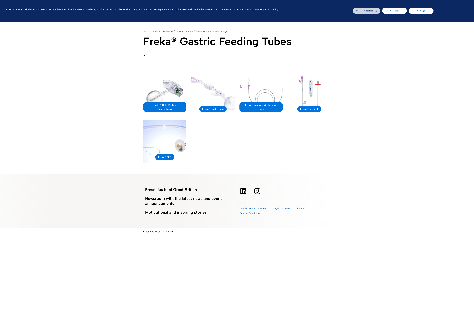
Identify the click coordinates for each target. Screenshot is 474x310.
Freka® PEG (164, 157)
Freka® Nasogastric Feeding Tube (261, 107)
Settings (421, 11)
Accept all (394, 11)
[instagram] (257, 191)
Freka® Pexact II (309, 109)
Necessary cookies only (366, 11)
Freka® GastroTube (213, 109)
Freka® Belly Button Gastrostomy (165, 107)
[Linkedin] (243, 191)
